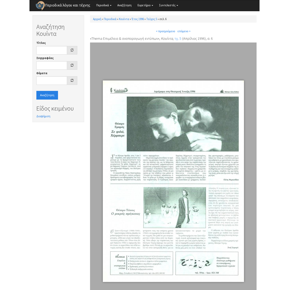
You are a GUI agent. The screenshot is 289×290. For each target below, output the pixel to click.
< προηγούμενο (165, 31)
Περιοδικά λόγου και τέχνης (67, 5)
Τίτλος (41, 43)
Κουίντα (124, 19)
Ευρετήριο (144, 5)
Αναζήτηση (124, 5)
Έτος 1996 (138, 19)
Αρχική (97, 19)
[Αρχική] (40, 5)
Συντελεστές (167, 5)
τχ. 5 (177, 38)
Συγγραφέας (45, 58)
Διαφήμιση (43, 116)
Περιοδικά (103, 5)
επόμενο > (184, 31)
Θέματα (41, 73)
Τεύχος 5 (151, 19)
